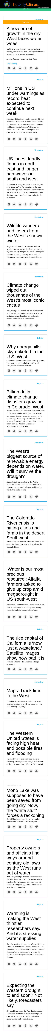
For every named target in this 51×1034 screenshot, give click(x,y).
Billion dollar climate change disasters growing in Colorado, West (25, 399)
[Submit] (47, 31)
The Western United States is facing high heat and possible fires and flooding (25, 743)
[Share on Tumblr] (25, 68)
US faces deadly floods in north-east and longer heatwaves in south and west (23, 168)
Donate (25, 22)
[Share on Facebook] (9, 68)
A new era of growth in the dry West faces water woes (24, 36)
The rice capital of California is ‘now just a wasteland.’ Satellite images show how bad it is (25, 648)
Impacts (40, 80)
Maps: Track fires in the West (24, 693)
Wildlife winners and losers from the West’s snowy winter (24, 233)
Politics (40, 338)
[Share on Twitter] (14, 68)
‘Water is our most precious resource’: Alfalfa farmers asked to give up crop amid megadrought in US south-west (25, 584)
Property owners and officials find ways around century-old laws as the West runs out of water (24, 860)
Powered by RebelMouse (43, 7)
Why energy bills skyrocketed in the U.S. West (25, 351)
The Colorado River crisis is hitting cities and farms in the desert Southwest (25, 528)
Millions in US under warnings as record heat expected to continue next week (25, 101)
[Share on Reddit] (36, 68)
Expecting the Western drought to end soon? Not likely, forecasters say (24, 995)
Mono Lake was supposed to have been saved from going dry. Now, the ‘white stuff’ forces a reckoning (25, 803)
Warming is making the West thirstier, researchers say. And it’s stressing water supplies (24, 926)
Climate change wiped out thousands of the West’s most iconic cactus (25, 295)
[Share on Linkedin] (20, 68)
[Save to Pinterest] (31, 68)
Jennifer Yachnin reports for (22, 59)
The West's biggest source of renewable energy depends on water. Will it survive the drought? (25, 464)
